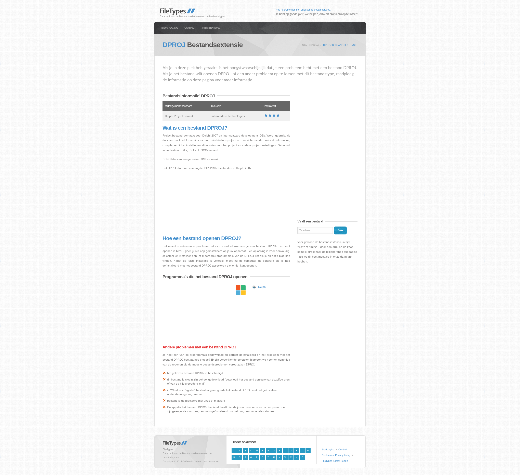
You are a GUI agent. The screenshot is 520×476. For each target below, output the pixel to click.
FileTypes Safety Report (335, 461)
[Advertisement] (226, 203)
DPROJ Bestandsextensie (340, 45)
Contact (189, 27)
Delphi (262, 286)
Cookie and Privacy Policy (336, 455)
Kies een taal (211, 27)
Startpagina (169, 27)
